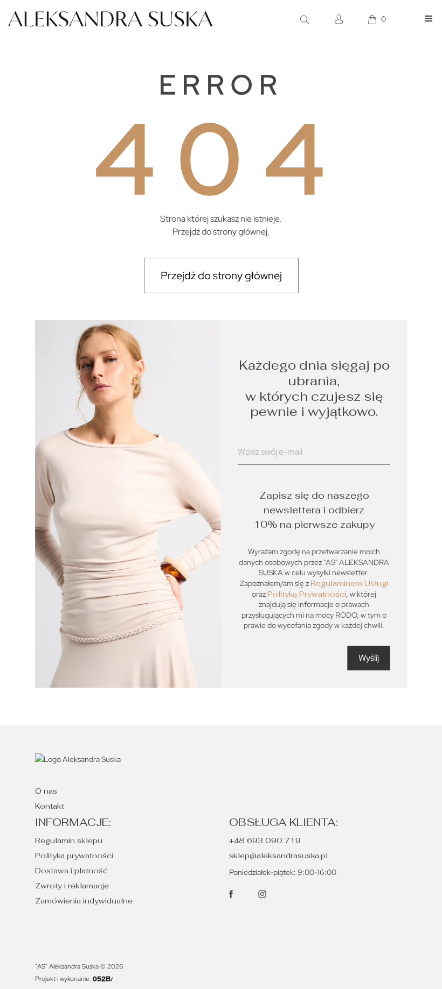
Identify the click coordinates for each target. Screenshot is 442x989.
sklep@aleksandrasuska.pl (278, 855)
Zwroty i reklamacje (72, 886)
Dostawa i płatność (71, 870)
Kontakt (49, 806)
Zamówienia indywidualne (84, 901)
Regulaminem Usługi (349, 583)
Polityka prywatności (74, 855)
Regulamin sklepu (68, 840)
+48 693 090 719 (265, 840)
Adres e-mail (261, 465)
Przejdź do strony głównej (221, 275)
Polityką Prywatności (306, 594)
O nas (46, 791)
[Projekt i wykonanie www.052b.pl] (103, 978)
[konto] (340, 19)
